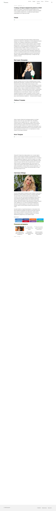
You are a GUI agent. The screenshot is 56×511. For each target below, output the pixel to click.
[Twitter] (40, 219)
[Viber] (32, 221)
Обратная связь (44, 507)
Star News (29, 1)
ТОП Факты (46, 1)
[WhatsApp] (40, 221)
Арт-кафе (38, 1)
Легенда (42, 1)
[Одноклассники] (32, 219)
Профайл (34, 1)
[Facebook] (25, 219)
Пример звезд (20, 5)
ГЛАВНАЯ (39, 507)
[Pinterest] (25, 221)
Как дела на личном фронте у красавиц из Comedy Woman (39, 233)
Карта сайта (50, 507)
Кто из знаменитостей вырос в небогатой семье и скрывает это (19, 233)
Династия (38, 3)
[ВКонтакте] (18, 219)
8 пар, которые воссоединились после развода (29, 233)
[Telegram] (18, 221)
